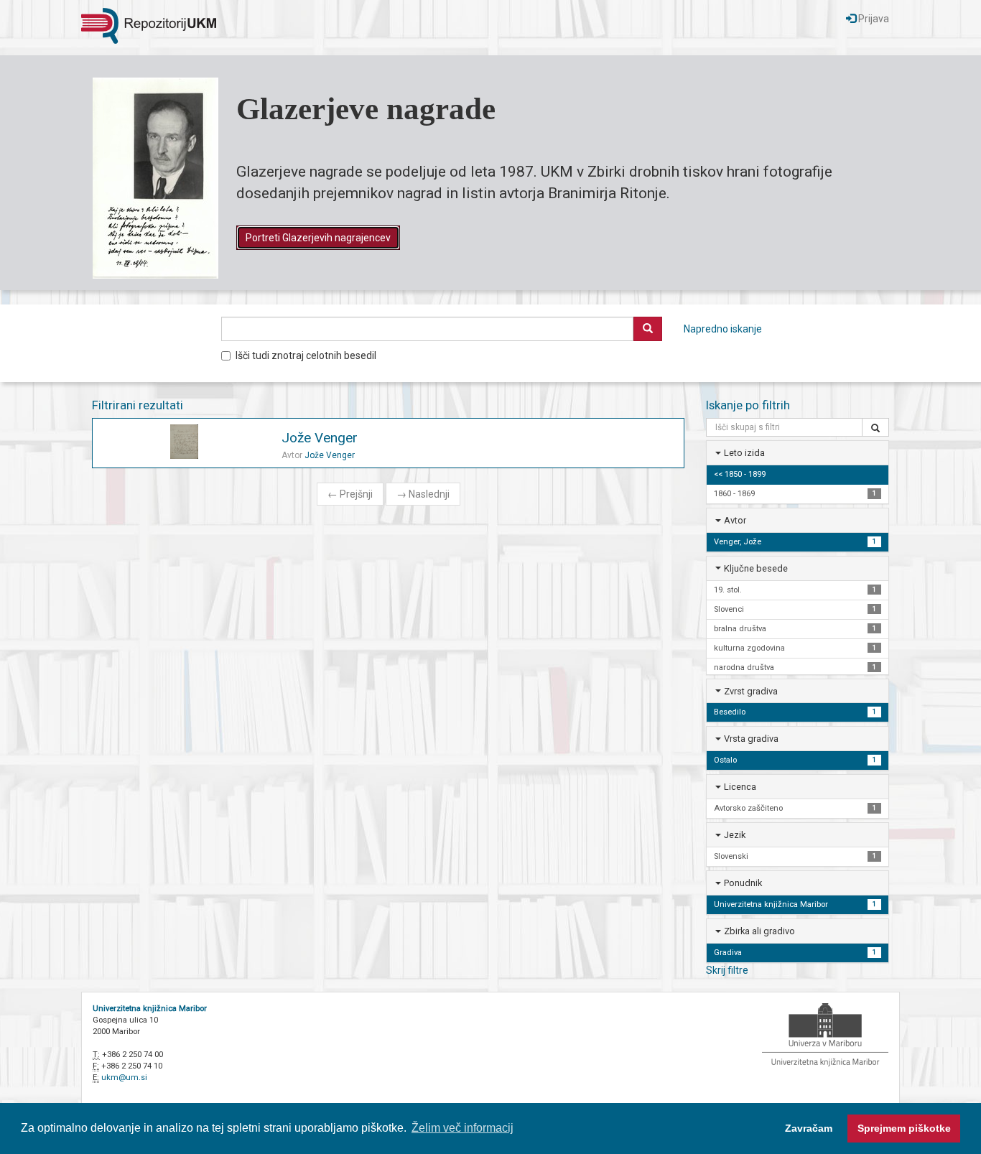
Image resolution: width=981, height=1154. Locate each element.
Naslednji (423, 494)
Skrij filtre (727, 970)
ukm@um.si (124, 1077)
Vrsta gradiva (751, 738)
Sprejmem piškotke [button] (904, 1128)
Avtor (735, 520)
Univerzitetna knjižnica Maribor (150, 1008)
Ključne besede (756, 568)
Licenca (740, 786)
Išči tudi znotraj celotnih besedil (306, 355)
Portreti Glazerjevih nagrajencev (318, 237)
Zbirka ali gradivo (759, 931)
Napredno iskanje (723, 329)
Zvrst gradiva (751, 691)
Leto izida (744, 452)
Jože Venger (320, 437)
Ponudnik (743, 883)
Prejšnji (350, 494)
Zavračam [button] (808, 1128)
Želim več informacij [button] (462, 1128)
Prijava (872, 18)
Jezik (734, 834)
